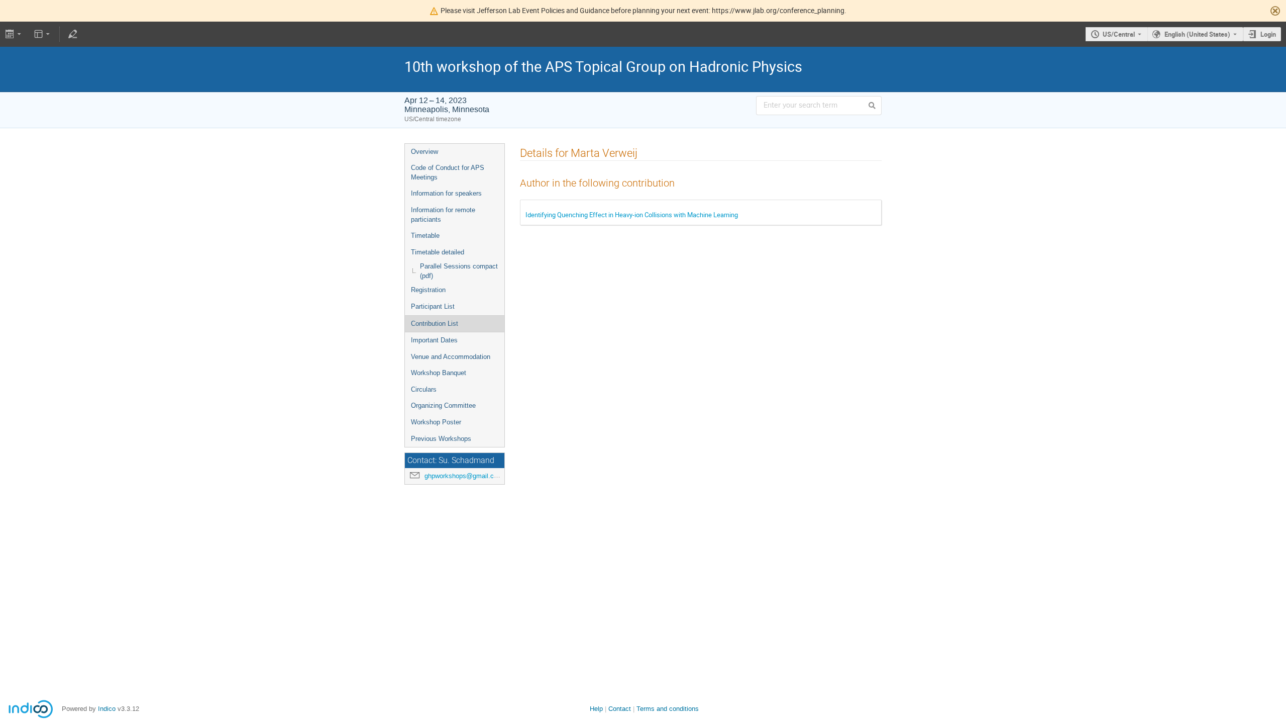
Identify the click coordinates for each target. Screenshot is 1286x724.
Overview (424, 151)
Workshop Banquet (438, 373)
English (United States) (1197, 34)
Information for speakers (446, 193)
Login (1268, 34)
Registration (428, 290)
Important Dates (434, 340)
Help (596, 708)
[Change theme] (43, 34)
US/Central (1119, 34)
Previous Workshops (441, 438)
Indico (107, 708)
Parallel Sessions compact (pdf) (459, 271)
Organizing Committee (443, 405)
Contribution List (434, 323)
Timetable (425, 235)
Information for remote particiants (443, 214)
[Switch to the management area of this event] (72, 34)
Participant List (433, 306)
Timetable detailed (437, 252)
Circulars (424, 389)
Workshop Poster (436, 422)
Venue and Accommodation (450, 356)
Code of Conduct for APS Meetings (447, 172)
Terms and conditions (667, 708)
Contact (619, 708)
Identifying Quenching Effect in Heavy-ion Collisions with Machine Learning (631, 214)
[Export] (14, 34)
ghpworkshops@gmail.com (463, 476)
